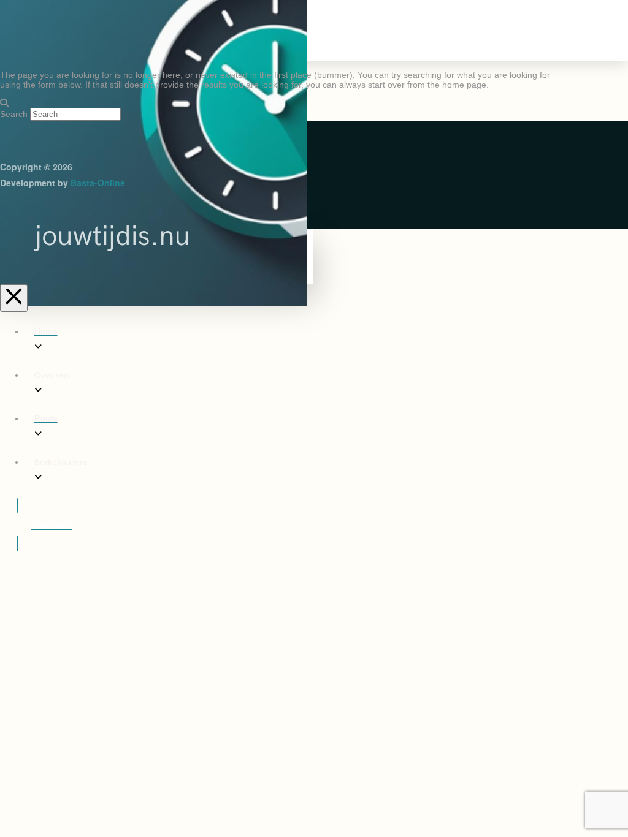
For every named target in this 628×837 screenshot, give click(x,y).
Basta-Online (98, 182)
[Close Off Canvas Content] (14, 298)
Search (14, 114)
